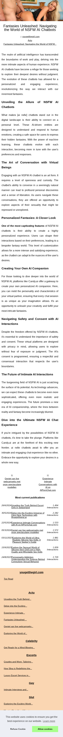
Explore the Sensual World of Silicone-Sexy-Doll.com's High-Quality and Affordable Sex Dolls (26, 549)
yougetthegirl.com (31, 36)
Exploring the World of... (15, 633)
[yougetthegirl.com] (31, 10)
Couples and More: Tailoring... (18, 661)
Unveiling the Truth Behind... (17, 599)
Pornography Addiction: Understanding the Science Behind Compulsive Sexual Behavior (28, 559)
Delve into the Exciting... (15, 606)
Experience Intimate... (14, 613)
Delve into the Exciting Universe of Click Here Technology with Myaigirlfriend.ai (27, 515)
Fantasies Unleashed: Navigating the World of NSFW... (30, 44)
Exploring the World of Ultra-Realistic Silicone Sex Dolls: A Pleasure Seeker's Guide (26, 540)
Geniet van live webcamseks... (18, 626)
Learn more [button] (49, 721)
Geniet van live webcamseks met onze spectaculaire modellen (12, 482)
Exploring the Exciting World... (18, 703)
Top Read (8, 579)
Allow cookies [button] (45, 729)
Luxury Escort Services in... (17, 675)
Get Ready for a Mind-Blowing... (19, 647)
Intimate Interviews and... (16, 689)
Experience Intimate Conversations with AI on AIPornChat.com (48, 484)
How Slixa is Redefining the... (18, 668)
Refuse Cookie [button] (18, 729)
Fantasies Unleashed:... (15, 619)
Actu (30, 40)
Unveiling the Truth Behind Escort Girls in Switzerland (27, 506)
